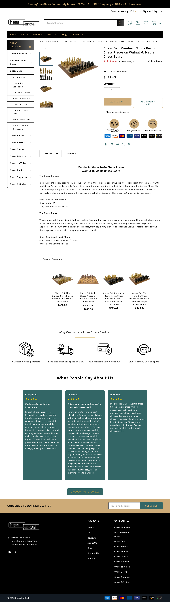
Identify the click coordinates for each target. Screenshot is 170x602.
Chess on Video (18, 163)
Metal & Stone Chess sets (20, 127)
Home (13, 34)
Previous (46, 48)
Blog (64, 34)
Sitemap (92, 558)
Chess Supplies (18, 177)
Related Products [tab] (52, 259)
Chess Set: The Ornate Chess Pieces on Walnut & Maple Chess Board (62, 297)
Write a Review (155, 61)
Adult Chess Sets (21, 98)
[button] (148, 103)
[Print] (117, 144)
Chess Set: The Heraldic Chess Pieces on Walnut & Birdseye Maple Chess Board (139, 299)
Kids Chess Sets (21, 104)
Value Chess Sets (21, 119)
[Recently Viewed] (130, 23)
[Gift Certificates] (138, 23)
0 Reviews (71, 153)
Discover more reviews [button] (85, 491)
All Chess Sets (20, 77)
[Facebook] (106, 144)
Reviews (37, 34)
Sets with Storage (22, 92)
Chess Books (17, 170)
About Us (52, 34)
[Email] (111, 144)
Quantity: (109, 84)
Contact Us (78, 34)
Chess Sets (16, 71)
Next (46, 114)
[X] (123, 144)
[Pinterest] (129, 144)
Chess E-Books (18, 156)
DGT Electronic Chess (18, 62)
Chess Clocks (17, 149)
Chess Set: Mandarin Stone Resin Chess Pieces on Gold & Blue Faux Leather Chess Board (114, 299)
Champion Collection (18, 85)
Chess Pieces (17, 135)
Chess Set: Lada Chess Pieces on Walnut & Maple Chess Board (88, 297)
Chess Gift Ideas (18, 184)
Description (50, 153)
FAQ (23, 34)
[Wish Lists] (146, 23)
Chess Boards (17, 142)
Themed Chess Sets (20, 112)
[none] (78, 66)
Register (158, 11)
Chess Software (18, 53)
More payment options (117, 112)
